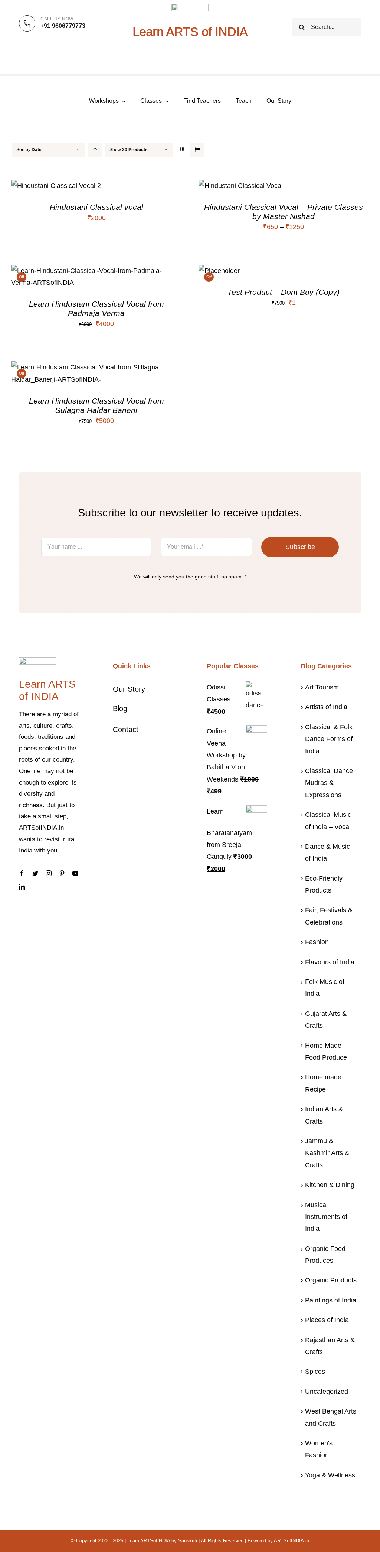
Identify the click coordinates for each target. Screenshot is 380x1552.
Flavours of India (329, 962)
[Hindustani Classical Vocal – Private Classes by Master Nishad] (241, 185)
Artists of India (326, 707)
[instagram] (49, 873)
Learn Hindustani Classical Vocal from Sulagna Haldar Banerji (96, 405)
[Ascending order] (95, 149)
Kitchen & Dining (329, 1185)
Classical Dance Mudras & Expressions (329, 783)
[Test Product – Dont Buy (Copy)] (219, 270)
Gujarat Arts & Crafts (326, 1019)
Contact (125, 730)
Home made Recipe (323, 1083)
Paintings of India (330, 1300)
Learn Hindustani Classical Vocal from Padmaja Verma (96, 308)
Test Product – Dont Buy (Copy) (283, 292)
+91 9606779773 (62, 26)
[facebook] (22, 873)
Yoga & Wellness (330, 1475)
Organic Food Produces (325, 1254)
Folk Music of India (324, 987)
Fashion (317, 942)
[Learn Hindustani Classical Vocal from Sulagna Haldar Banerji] (96, 367)
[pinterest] (62, 873)
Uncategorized (326, 1391)
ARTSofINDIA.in (291, 1540)
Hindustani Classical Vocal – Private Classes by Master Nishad (283, 211)
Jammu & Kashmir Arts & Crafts (327, 1153)
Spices (315, 1371)
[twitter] (35, 873)
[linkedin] (22, 887)
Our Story (129, 689)
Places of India (327, 1320)
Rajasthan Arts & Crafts (330, 1346)
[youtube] (75, 873)
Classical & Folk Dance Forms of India (329, 739)
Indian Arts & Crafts (324, 1115)
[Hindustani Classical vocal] (56, 185)
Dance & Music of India (327, 852)
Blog (120, 708)
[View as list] (197, 150)
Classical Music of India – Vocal (328, 820)
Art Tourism (322, 687)
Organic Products (331, 1280)
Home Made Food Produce (326, 1051)
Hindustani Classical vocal (96, 207)
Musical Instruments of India (326, 1217)
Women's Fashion (318, 1449)
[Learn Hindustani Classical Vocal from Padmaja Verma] (96, 270)
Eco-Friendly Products (324, 884)
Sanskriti (187, 1540)
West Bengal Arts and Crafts (330, 1417)
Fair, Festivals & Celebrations (329, 916)
